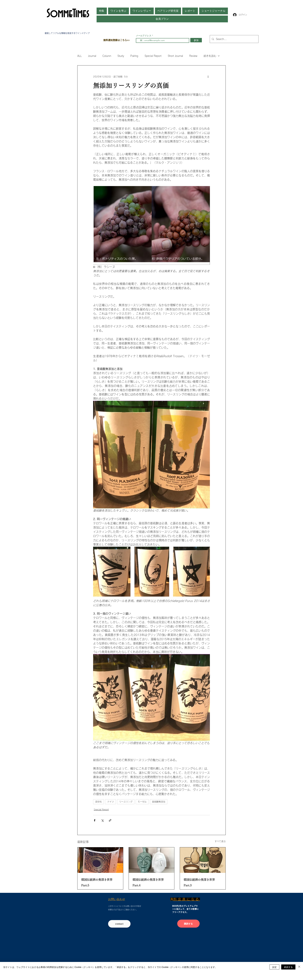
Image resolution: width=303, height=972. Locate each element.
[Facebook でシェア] (94, 820)
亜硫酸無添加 (158, 802)
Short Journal (175, 56)
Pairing (134, 56)
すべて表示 (220, 841)
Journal (92, 56)
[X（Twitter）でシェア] (102, 820)
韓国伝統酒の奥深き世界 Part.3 (199, 882)
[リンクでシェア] (110, 820)
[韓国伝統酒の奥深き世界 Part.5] (100, 860)
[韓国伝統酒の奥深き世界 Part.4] (151, 860)
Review (193, 56)
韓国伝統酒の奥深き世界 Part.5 (97, 882)
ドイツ (110, 802)
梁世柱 (98, 802)
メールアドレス (144, 35)
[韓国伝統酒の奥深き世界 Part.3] (203, 860)
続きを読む (210, 56)
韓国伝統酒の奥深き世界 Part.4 (148, 882)
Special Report (153, 56)
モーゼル (142, 802)
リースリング (125, 802)
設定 (274, 967)
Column (106, 56)
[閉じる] (299, 966)
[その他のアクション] (208, 77)
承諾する (288, 967)
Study (120, 56)
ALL (79, 56)
